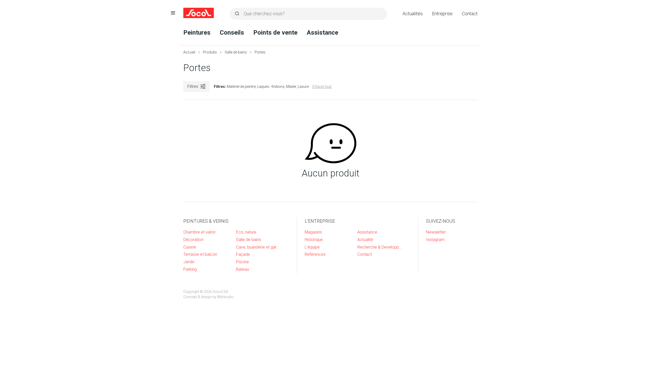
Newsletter (436, 232)
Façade (243, 254)
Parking (190, 269)
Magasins (313, 232)
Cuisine (189, 247)
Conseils (232, 32)
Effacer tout (322, 86)
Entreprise (442, 13)
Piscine (242, 261)
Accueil (189, 52)
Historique (314, 239)
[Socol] (198, 13)
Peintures (196, 32)
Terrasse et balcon (200, 254)
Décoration (193, 239)
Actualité (365, 239)
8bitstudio (225, 297)
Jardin (188, 261)
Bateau (242, 269)
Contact (470, 13)
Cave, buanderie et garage (258, 247)
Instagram (435, 239)
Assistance (322, 32)
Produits (210, 52)
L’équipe (312, 247)
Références (315, 254)
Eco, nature (246, 232)
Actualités (413, 13)
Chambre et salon (199, 232)
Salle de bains (236, 52)
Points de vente (275, 32)
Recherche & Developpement (379, 247)
